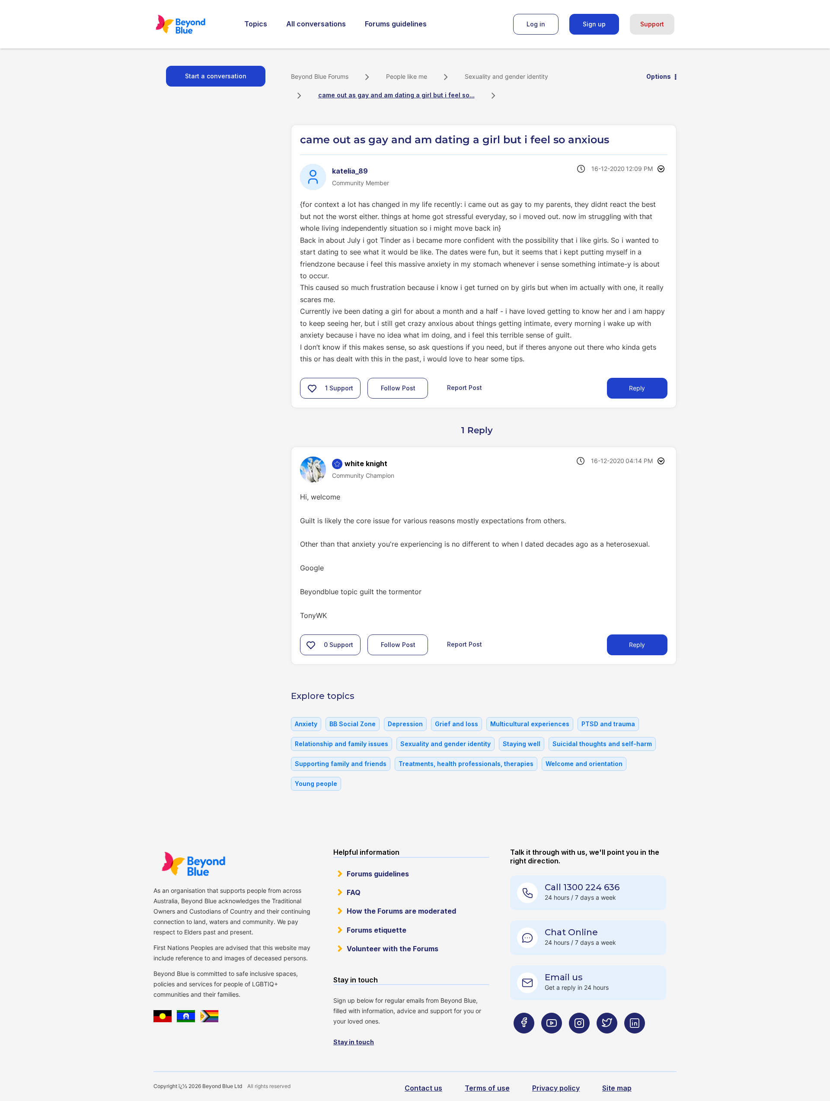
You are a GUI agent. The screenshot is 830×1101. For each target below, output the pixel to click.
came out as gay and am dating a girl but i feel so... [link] (396, 95)
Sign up (594, 24)
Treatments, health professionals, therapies (466, 763)
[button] (312, 388)
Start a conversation (215, 76)
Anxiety (306, 724)
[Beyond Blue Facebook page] (524, 1040)
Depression (405, 724)
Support (652, 24)
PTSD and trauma (608, 724)
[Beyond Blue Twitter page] (607, 1040)
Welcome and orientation (584, 763)
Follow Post (398, 388)
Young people (316, 783)
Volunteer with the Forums (392, 948)
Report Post (464, 387)
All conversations (316, 23)
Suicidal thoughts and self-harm (602, 743)
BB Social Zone (352, 724)
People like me (406, 76)
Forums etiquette (376, 930)
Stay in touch (353, 1042)
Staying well (521, 743)
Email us (564, 977)
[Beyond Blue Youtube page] (551, 1040)
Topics (255, 23)
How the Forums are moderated (401, 911)
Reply (637, 388)
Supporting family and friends (340, 763)
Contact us (423, 1088)
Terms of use (487, 1088)
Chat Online (571, 932)
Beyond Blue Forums (192, 24)
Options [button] (658, 76)
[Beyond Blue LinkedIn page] (634, 1040)
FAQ (354, 892)
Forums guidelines (396, 23)
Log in (536, 24)
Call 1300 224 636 (582, 887)
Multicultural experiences (529, 724)
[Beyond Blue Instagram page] (579, 1040)
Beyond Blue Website (193, 863)
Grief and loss (456, 724)
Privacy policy (556, 1088)
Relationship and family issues (341, 743)
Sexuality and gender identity (506, 76)
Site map (617, 1088)
